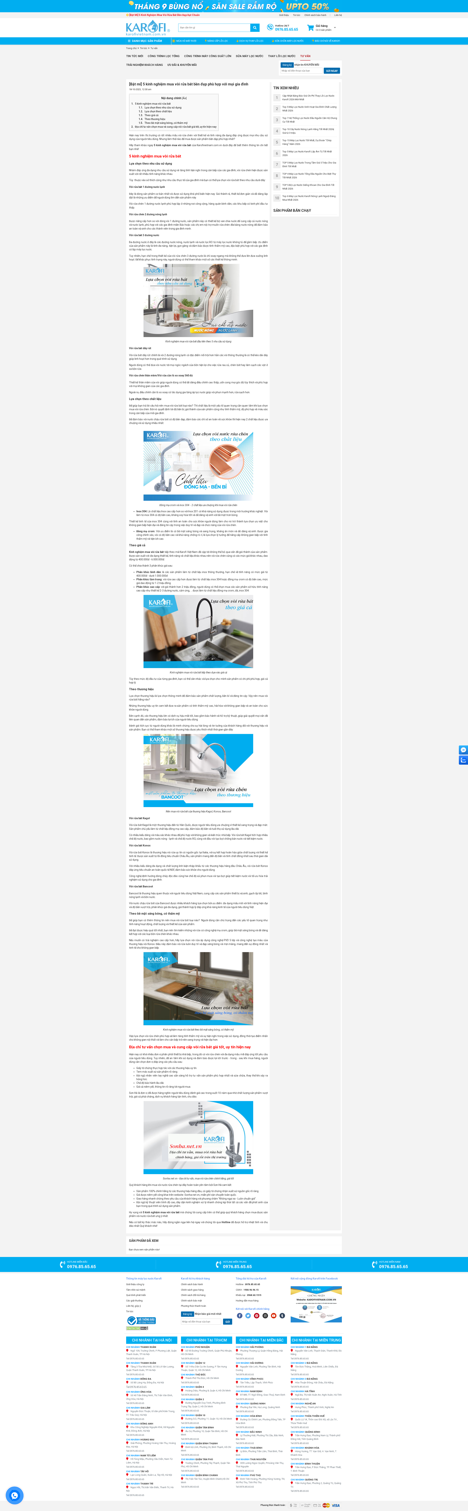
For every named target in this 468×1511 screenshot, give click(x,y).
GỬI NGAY (332, 70)
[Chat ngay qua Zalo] (463, 760)
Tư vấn (305, 56)
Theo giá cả (152, 115)
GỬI (227, 1321)
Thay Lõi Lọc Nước (282, 56)
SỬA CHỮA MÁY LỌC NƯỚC (289, 41)
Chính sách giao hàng (192, 1289)
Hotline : (248, 1284)
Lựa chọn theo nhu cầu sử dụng (163, 107)
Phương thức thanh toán (193, 1306)
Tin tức (296, 15)
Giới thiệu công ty (135, 1284)
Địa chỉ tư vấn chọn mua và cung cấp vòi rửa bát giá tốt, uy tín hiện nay (175, 126)
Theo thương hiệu (155, 119)
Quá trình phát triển (136, 1295)
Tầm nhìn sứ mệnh (135, 1289)
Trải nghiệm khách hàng (144, 65)
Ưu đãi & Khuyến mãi (182, 65)
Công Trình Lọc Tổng (164, 56)
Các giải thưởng (134, 1300)
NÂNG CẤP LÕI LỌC (217, 41)
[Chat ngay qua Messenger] (463, 750)
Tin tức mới (134, 56)
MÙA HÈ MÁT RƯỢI (186, 41)
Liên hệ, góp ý (133, 1306)
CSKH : (247, 1289)
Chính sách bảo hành (315, 15)
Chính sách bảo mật (191, 1300)
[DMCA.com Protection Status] (151, 1328)
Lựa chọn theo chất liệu (158, 111)
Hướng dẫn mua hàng (247, 1300)
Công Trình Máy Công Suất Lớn (207, 56)
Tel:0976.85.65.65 (135, 1358)
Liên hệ (338, 15)
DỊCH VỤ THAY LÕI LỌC (251, 41)
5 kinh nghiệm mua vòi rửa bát (153, 103)
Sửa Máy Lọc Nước (249, 56)
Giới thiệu (284, 15)
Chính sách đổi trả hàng (193, 1295)
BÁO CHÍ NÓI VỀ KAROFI (327, 41)
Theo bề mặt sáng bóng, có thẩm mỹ (166, 122)
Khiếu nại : (248, 1295)
